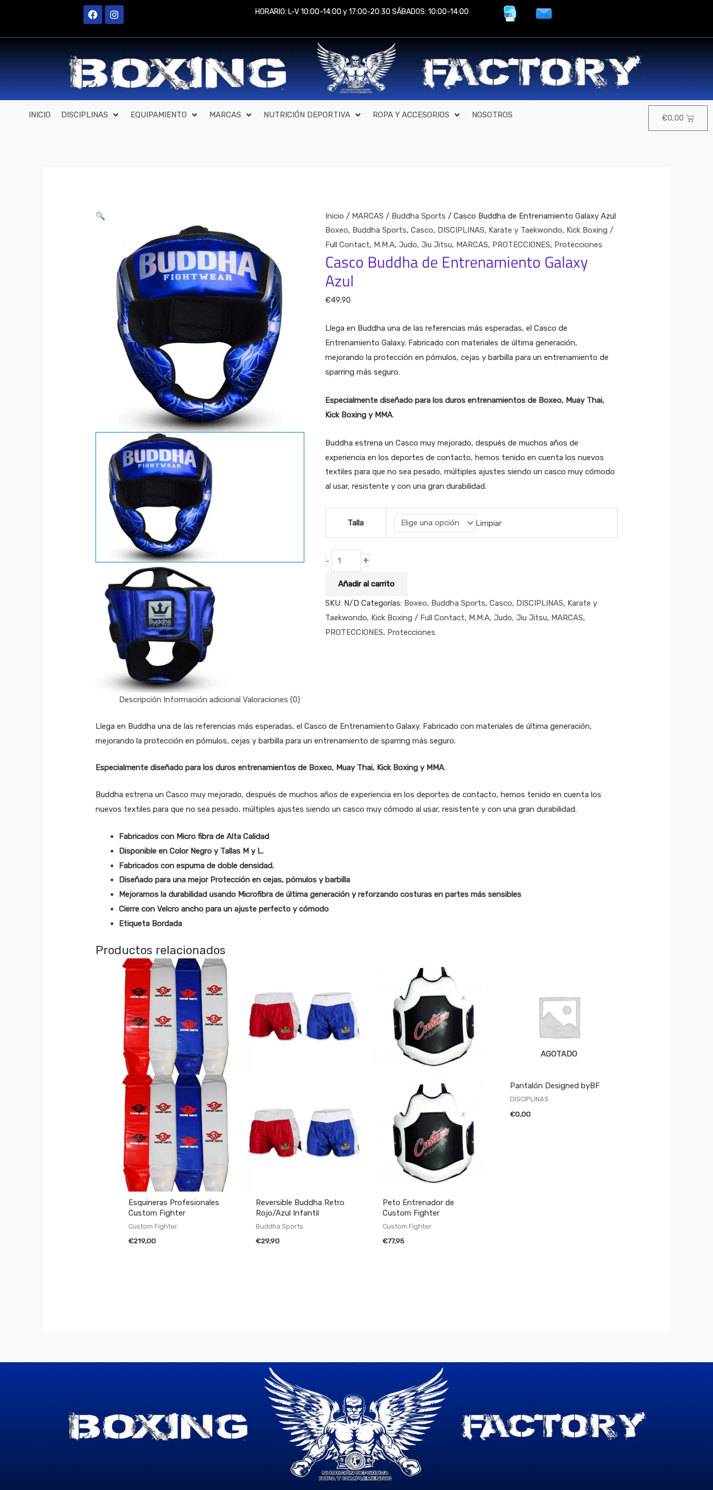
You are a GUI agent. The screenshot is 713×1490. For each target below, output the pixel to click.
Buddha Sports (418, 216)
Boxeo (336, 230)
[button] (90, 115)
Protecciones (578, 244)
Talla (356, 522)
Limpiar (489, 522)
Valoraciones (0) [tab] (271, 699)
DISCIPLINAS (460, 230)
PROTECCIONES (521, 244)
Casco (422, 230)
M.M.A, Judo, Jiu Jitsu (413, 244)
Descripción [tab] (140, 699)
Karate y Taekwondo (525, 230)
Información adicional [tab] (202, 699)
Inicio (334, 216)
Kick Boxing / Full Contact (418, 617)
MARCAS (368, 216)
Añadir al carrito (366, 583)
